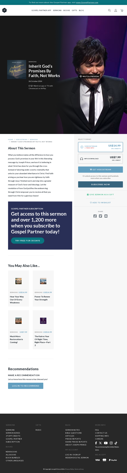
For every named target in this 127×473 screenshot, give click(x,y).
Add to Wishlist (101, 202)
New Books (11, 452)
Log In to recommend (25, 386)
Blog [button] (81, 10)
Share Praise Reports (76, 442)
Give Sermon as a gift (101, 194)
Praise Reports (73, 439)
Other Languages (15, 461)
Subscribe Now (100, 184)
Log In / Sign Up (72, 455)
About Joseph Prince (76, 445)
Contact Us (101, 433)
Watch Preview (91, 76)
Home (10, 139)
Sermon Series (13, 433)
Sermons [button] (57, 10)
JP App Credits (13, 436)
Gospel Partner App (41, 10)
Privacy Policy (69, 469)
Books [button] (67, 10)
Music (39, 430)
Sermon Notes (72, 430)
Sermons (32, 62)
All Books (11, 455)
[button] (116, 10)
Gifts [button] (74, 10)
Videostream (21, 139)
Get (101, 169)
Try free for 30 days (27, 240)
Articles (69, 436)
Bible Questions (73, 433)
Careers (99, 439)
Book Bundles (13, 458)
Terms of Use (79, 469)
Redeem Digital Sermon (77, 458)
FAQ (97, 430)
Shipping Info (102, 436)
